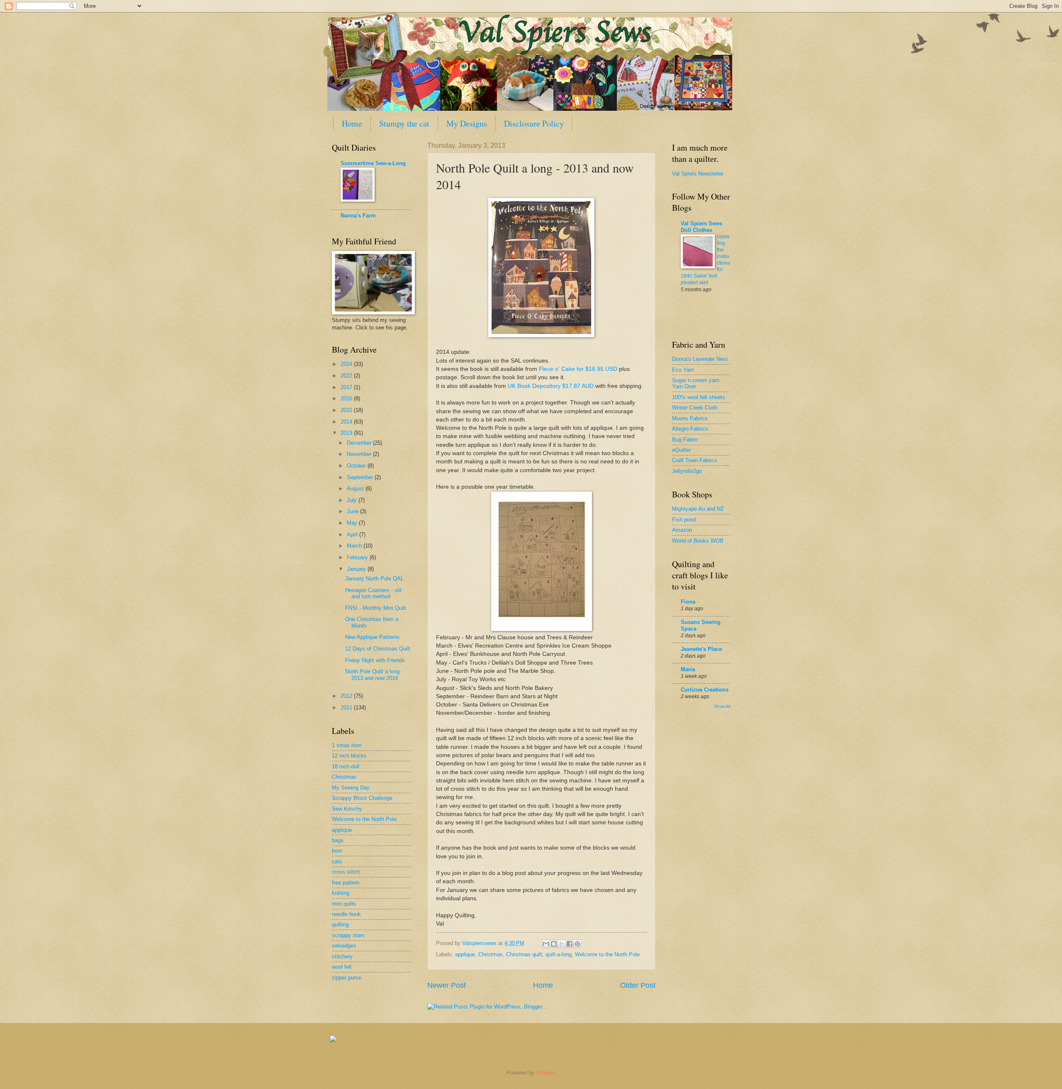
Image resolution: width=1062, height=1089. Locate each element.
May (353, 523)
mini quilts (344, 904)
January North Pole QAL (374, 578)
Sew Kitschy (347, 809)
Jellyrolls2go (687, 471)
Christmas (490, 954)
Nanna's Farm (358, 215)
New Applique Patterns (372, 637)
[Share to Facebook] (569, 944)
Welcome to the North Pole (607, 954)
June (353, 511)
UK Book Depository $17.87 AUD (551, 386)
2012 (347, 696)
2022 (347, 376)
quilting (340, 924)
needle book (346, 914)
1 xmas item (347, 745)
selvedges (344, 946)
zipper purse (346, 977)
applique (465, 954)
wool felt (342, 967)
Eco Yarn (683, 370)
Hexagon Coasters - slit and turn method (373, 593)
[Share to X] (562, 944)
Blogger (545, 1073)
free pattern (345, 882)
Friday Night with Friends (375, 660)
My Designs (466, 123)
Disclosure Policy (534, 123)
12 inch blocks (349, 756)
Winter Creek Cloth (694, 407)
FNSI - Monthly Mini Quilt (375, 608)
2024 (347, 364)
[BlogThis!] (554, 944)
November (360, 454)
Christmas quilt (524, 954)
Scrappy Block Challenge (362, 798)
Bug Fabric (685, 439)
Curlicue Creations (704, 690)
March (355, 546)
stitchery (342, 956)
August (356, 488)
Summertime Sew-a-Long (373, 163)
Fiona (688, 602)
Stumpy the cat (404, 123)
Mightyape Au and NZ (698, 509)
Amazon (682, 530)
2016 (347, 398)
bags (337, 840)
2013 (347, 433)
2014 (347, 422)
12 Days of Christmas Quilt (377, 649)
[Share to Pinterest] (577, 944)
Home (352, 123)
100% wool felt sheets (698, 397)
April (353, 534)
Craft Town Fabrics (694, 460)
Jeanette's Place (701, 649)
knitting (340, 893)
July (352, 500)
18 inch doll (345, 766)
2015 (347, 410)
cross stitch (346, 872)
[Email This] (546, 944)
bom (337, 851)
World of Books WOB (697, 541)
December (360, 443)
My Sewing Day (351, 787)
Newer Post (446, 985)
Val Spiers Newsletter (697, 174)
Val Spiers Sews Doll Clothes (701, 226)
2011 (347, 707)
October (357, 466)
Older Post (637, 985)
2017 (347, 387)
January (357, 569)
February (358, 557)
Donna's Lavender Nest (700, 359)
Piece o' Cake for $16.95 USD (578, 369)
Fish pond (684, 519)
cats (337, 861)
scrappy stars (348, 935)
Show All (722, 706)
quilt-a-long (559, 954)
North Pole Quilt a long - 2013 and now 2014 (374, 674)
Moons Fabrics (690, 418)
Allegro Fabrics (690, 429)
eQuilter (681, 450)
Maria (688, 669)
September (361, 477)
